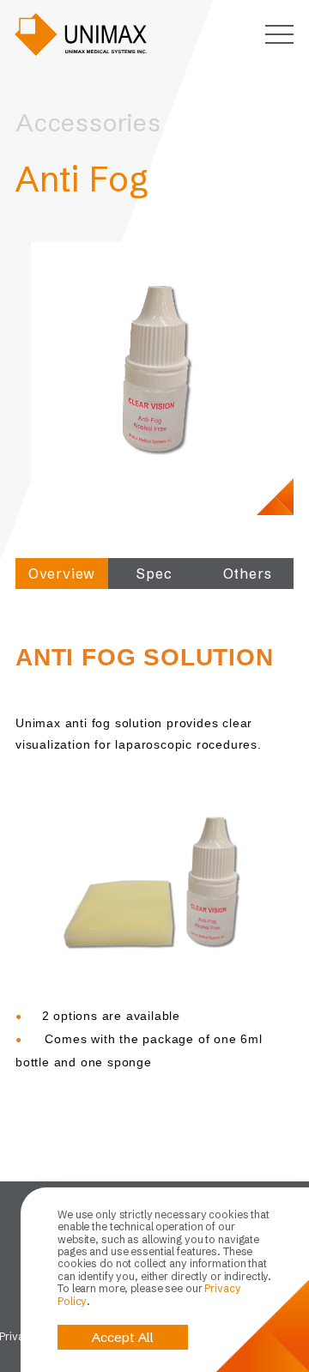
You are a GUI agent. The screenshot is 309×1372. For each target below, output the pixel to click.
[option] (154, 365)
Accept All (123, 1337)
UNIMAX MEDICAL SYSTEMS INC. (81, 34)
